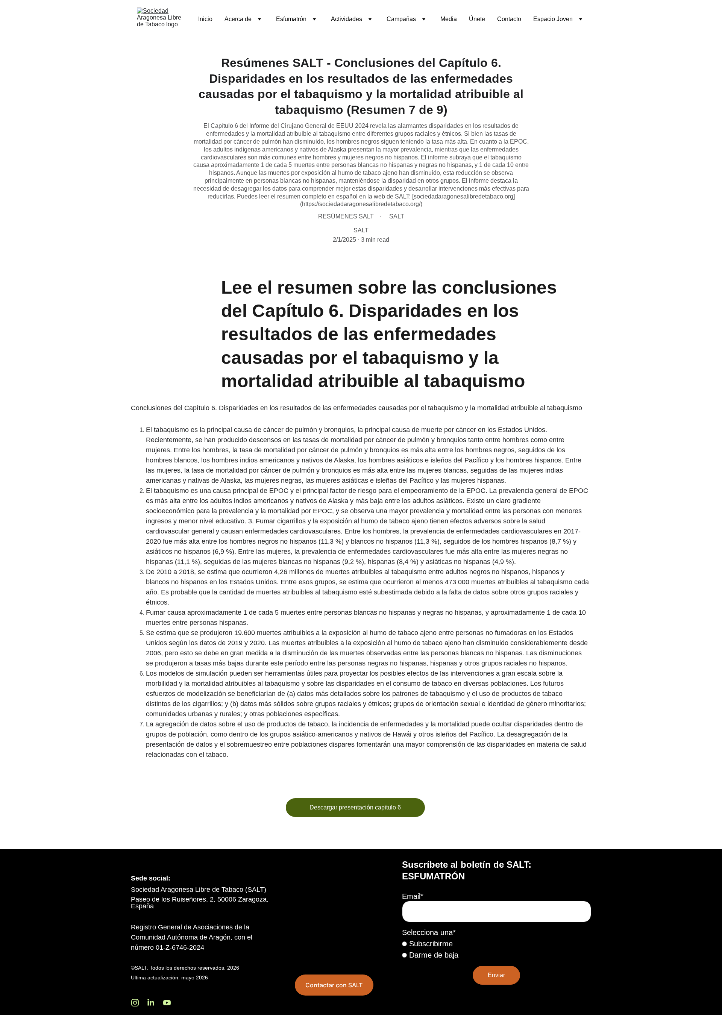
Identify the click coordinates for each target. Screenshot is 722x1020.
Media (448, 19)
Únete (477, 19)
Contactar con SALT (334, 985)
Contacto (509, 19)
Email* (412, 896)
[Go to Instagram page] (138, 1002)
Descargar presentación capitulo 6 (355, 807)
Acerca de (238, 19)
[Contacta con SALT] (334, 909)
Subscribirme (430, 944)
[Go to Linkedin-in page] (154, 1002)
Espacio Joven (553, 19)
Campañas (401, 19)
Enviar (496, 975)
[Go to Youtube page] (167, 1002)
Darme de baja (432, 955)
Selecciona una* (429, 932)
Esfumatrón (291, 19)
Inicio (205, 19)
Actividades (346, 19)
